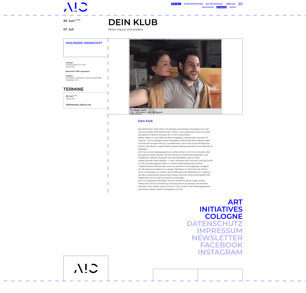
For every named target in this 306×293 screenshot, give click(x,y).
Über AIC (231, 4)
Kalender (221, 7)
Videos (232, 7)
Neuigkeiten (208, 7)
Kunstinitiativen (193, 4)
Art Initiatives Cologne (221, 209)
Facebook (221, 245)
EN (240, 4)
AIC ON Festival (214, 4)
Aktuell (176, 4)
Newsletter (217, 237)
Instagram (220, 252)
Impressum (220, 230)
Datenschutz (214, 223)
